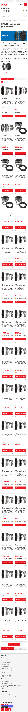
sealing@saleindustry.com (8, 670)
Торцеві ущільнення (5, 681)
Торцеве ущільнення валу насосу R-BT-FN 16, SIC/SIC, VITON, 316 (20, 548)
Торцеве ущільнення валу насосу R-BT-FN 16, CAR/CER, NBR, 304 (20, 474)
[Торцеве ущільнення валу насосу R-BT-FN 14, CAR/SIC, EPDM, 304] (7, 276)
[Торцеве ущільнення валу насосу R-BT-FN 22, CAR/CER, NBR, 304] (20, 574)
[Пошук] (25, 16)
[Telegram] (20, 10)
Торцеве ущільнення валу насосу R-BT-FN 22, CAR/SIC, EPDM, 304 (7, 623)
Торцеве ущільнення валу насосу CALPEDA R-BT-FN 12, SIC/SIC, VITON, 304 (20, 139)
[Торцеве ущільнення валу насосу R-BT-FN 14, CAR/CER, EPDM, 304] (7, 239)
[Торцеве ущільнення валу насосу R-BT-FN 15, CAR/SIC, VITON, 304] (20, 388)
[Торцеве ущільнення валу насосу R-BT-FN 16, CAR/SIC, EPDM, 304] (7, 499)
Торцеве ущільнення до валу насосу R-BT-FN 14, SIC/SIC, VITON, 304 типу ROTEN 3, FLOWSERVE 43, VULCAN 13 (7, 177)
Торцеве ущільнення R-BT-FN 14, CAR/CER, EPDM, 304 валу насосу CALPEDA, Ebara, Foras (7, 102)
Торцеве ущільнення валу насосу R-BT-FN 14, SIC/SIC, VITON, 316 (20, 325)
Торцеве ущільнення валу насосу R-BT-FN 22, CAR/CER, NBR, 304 (20, 585)
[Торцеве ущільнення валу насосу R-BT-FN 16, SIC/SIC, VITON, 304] (7, 537)
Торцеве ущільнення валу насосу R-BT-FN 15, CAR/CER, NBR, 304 (20, 362)
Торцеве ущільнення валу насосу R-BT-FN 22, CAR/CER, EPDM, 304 (7, 586)
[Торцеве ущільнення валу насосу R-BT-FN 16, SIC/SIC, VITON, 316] (20, 537)
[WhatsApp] (23, 10)
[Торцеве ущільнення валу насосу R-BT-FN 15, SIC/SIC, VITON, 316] (20, 425)
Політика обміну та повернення (8, 698)
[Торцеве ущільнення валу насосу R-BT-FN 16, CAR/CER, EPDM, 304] (7, 462)
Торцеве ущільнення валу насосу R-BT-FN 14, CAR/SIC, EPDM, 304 (7, 288)
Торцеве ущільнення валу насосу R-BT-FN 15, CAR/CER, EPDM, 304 (7, 362)
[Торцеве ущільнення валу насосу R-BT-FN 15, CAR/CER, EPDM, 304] (7, 351)
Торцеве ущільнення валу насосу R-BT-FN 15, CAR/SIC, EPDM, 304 (7, 399)
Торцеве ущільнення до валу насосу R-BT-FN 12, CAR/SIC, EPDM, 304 (7, 214)
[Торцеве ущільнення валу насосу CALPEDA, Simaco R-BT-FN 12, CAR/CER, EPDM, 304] (20, 90)
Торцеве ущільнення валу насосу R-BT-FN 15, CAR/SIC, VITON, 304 (20, 400)
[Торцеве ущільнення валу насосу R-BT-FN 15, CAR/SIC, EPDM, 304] (7, 388)
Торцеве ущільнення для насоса (8, 683)
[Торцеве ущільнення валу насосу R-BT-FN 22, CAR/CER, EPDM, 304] (7, 574)
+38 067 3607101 (5, 10)
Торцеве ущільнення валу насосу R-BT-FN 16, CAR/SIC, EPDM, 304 (7, 511)
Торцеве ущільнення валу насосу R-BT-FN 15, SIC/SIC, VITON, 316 (20, 437)
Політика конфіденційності (7, 694)
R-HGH (6, 72)
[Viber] (26, 10)
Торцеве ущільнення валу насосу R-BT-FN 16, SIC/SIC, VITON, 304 (7, 548)
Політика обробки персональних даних (9, 696)
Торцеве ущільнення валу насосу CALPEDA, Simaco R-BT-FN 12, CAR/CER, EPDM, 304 (20, 102)
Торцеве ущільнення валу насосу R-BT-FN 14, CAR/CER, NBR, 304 (20, 251)
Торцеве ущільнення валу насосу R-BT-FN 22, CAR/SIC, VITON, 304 (20, 623)
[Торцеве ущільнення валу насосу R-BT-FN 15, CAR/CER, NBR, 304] (20, 351)
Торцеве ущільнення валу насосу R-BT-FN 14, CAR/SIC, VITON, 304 (20, 288)
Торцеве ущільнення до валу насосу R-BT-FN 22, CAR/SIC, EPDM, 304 (20, 176)
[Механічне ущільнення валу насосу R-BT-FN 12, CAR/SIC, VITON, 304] (20, 202)
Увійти (26, 0)
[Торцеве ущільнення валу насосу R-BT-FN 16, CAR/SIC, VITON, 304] (20, 499)
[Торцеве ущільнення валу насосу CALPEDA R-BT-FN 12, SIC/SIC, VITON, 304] (20, 128)
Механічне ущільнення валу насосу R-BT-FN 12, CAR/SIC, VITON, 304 (20, 214)
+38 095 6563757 (5, 11)
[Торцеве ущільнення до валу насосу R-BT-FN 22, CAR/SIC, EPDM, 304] (20, 165)
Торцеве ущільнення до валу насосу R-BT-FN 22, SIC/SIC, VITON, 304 (7, 139)
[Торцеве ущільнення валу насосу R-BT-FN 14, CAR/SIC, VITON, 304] (20, 276)
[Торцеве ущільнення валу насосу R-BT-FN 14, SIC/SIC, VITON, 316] (20, 314)
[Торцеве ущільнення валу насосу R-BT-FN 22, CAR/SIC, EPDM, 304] (7, 611)
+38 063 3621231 (5, 8)
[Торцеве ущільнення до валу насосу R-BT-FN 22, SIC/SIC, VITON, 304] (7, 128)
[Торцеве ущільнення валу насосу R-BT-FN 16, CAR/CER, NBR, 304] (20, 462)
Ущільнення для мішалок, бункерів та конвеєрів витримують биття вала (11, 686)
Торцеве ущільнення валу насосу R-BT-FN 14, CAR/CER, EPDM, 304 (7, 251)
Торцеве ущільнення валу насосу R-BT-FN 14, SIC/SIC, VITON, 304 (7, 325)
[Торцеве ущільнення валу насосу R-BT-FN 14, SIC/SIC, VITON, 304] (7, 314)
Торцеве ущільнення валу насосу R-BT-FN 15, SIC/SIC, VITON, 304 (7, 437)
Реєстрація (20, 0)
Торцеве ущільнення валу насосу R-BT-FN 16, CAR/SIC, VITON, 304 (20, 511)
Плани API (3, 688)
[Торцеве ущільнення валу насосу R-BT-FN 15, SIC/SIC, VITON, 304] (7, 425)
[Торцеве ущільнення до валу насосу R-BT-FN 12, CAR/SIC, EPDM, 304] (7, 202)
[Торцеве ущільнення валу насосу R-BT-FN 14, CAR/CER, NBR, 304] (20, 239)
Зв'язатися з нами (7, 706)
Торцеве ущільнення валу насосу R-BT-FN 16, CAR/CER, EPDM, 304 (7, 474)
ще (14, 644)
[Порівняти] (2, 119)
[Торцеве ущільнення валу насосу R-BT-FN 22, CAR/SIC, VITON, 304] (20, 611)
